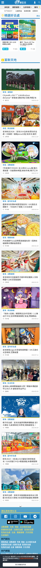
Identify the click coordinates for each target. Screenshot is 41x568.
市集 (12, 526)
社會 (13, 532)
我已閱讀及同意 (20, 564)
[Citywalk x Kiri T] (20, 79)
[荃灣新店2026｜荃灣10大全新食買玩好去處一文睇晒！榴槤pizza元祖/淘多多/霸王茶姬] (20, 115)
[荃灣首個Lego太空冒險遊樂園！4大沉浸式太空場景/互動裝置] (20, 334)
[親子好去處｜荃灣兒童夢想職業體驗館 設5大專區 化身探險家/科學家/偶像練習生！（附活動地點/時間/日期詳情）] (20, 406)
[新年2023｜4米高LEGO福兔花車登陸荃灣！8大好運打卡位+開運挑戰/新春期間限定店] (20, 443)
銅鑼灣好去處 (6, 529)
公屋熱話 (18, 11)
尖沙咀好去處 (25, 526)
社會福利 (5, 535)
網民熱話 (4, 541)
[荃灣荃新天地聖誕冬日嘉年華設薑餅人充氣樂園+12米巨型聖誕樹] (20, 261)
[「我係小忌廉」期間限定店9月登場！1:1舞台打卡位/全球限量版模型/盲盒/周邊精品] (20, 297)
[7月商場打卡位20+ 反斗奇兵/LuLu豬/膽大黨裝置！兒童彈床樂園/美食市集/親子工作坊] (20, 152)
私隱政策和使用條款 (26, 558)
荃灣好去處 (28, 529)
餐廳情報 (20, 532)
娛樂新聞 (27, 11)
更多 (38, 16)
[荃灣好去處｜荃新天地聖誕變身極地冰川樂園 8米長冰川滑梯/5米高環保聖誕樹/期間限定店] (20, 479)
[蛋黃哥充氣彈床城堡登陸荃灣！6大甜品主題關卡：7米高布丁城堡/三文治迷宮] (20, 188)
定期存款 (35, 11)
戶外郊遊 (29, 532)
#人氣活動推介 (19, 553)
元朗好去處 (18, 529)
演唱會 (7, 7)
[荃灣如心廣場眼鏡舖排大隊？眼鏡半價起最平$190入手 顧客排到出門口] (20, 370)
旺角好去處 (5, 532)
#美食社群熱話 (32, 553)
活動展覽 (5, 526)
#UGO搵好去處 (7, 553)
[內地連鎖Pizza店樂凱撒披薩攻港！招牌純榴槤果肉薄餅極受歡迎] (20, 225)
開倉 (17, 526)
